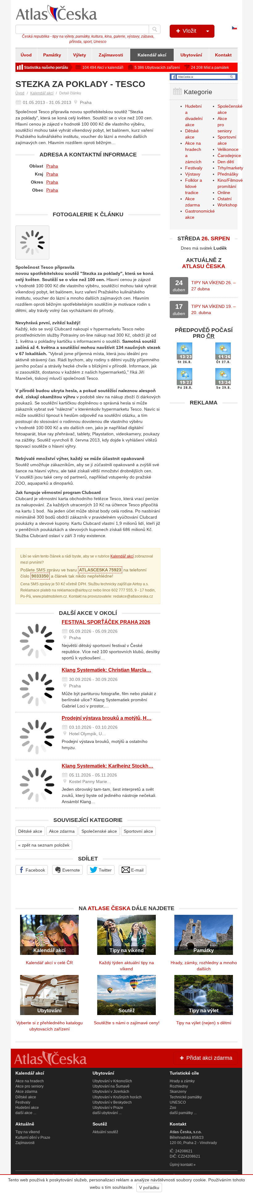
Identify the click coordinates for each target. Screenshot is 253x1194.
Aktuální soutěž (105, 1132)
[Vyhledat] (154, 29)
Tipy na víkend (27, 1132)
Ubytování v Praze (108, 1107)
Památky (52, 54)
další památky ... (183, 1113)
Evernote (70, 870)
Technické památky (186, 1097)
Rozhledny (179, 1086)
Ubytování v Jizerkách (111, 1091)
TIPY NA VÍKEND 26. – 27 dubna (213, 285)
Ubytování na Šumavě (111, 1086)
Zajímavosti (111, 54)
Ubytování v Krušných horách (117, 1097)
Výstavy (192, 174)
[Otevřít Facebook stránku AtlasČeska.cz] (204, 76)
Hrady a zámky (182, 1081)
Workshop (227, 204)
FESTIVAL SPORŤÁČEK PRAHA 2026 (106, 622)
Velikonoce (228, 149)
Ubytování (191, 54)
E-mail (136, 870)
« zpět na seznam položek (43, 845)
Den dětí (226, 161)
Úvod (26, 54)
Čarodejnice (229, 155)
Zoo (173, 1107)
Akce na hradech (29, 1081)
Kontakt (223, 54)
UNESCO (178, 1102)
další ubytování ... (107, 1113)
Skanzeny (178, 1091)
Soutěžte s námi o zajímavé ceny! (127, 1022)
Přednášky (228, 174)
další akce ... (25, 1113)
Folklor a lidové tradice (193, 186)
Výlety (79, 54)
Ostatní (225, 198)
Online (224, 192)
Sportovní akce (138, 831)
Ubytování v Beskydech (112, 1102)
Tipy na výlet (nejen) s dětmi (203, 1022)
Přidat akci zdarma (208, 1058)
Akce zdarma (62, 831)
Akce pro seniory (29, 1086)
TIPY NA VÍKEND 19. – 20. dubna (213, 309)
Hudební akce (27, 1107)
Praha (52, 166)
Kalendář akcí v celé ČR (49, 962)
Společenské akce (99, 831)
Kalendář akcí (152, 54)
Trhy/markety (230, 167)
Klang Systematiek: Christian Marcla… (106, 670)
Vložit (188, 31)
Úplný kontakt (181, 1165)
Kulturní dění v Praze (32, 1137)
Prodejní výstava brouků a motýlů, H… (106, 718)
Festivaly (193, 167)
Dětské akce (30, 831)
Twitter (104, 870)
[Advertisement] (203, 447)
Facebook (34, 870)
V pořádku (149, 1187)
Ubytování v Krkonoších (112, 1081)
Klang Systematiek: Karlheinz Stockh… (107, 766)
